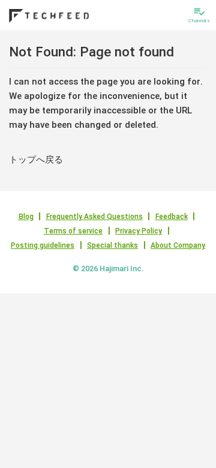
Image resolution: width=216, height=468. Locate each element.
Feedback (171, 216)
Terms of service (73, 231)
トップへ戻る (36, 159)
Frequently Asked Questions (94, 216)
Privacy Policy (138, 231)
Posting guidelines (42, 245)
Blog (26, 216)
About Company (178, 245)
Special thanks (112, 245)
